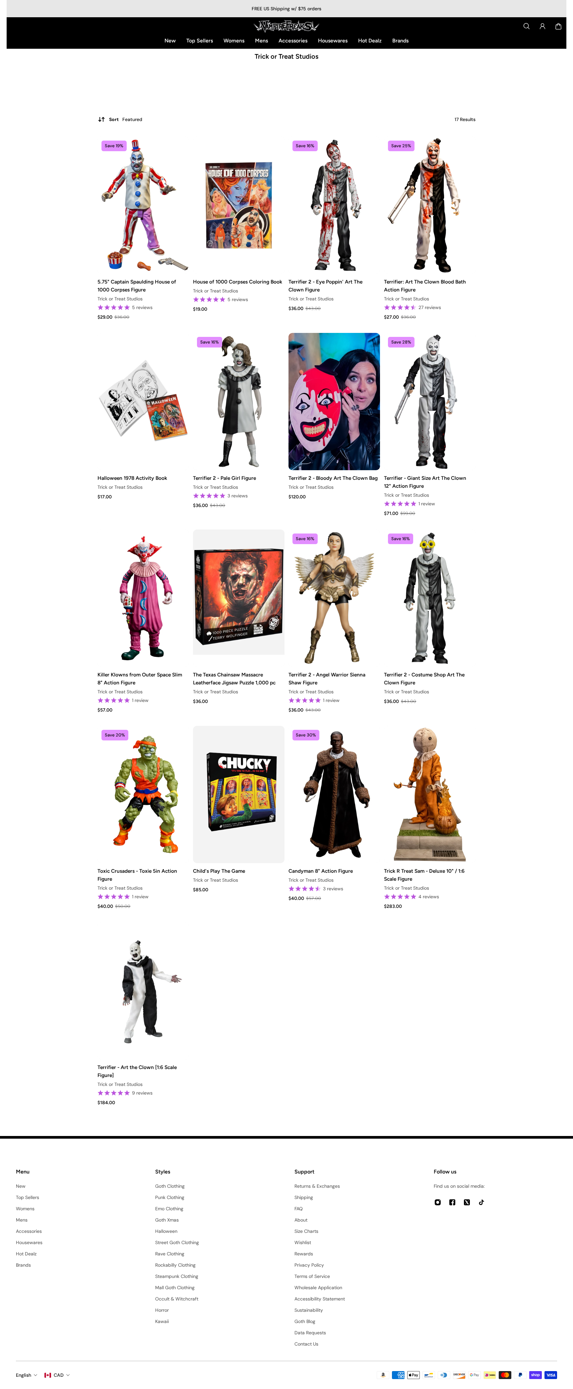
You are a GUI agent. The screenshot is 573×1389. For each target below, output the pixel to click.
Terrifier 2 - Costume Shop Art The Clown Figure (424, 678)
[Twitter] (467, 1202)
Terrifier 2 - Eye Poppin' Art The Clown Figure (325, 286)
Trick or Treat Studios (120, 299)
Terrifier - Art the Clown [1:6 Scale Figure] (137, 1071)
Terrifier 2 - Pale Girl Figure (224, 478)
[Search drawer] (527, 26)
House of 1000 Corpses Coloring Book (237, 282)
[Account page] (542, 26)
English (23, 1375)
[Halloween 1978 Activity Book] (143, 401)
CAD (59, 1375)
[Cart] (558, 26)
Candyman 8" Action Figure (320, 871)
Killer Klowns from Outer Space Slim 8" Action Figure (139, 678)
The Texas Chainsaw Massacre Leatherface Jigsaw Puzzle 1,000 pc (234, 678)
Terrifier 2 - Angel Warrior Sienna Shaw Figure (326, 678)
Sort (125, 119)
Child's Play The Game (219, 871)
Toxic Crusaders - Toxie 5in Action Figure (137, 875)
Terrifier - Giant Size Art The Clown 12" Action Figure (425, 482)
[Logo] (286, 26)
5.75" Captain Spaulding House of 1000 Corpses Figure (136, 286)
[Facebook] (452, 1202)
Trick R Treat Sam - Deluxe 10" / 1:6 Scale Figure (424, 875)
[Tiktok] (481, 1202)
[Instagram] (437, 1202)
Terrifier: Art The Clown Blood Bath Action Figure (425, 286)
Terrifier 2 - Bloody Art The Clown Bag (333, 478)
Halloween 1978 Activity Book (132, 478)
